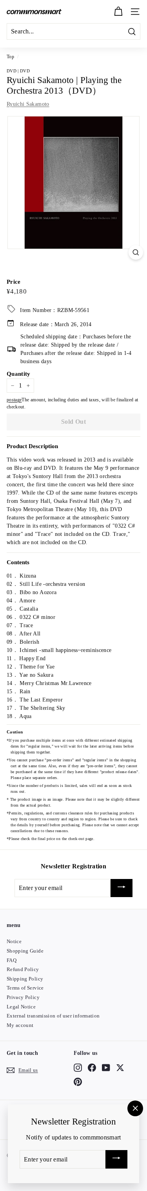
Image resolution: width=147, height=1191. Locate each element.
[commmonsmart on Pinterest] (78, 1082)
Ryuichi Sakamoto (28, 104)
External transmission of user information (53, 1016)
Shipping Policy (25, 979)
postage (14, 400)
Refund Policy (23, 969)
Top (10, 56)
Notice (14, 941)
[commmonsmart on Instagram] (78, 1067)
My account (20, 1025)
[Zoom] (136, 252)
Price (14, 282)
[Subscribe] (121, 888)
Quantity (19, 374)
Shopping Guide (25, 951)
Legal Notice (21, 1007)
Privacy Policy (23, 997)
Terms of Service (25, 988)
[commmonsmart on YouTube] (106, 1067)
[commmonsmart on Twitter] (120, 1067)
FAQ (11, 960)
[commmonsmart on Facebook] (92, 1067)
